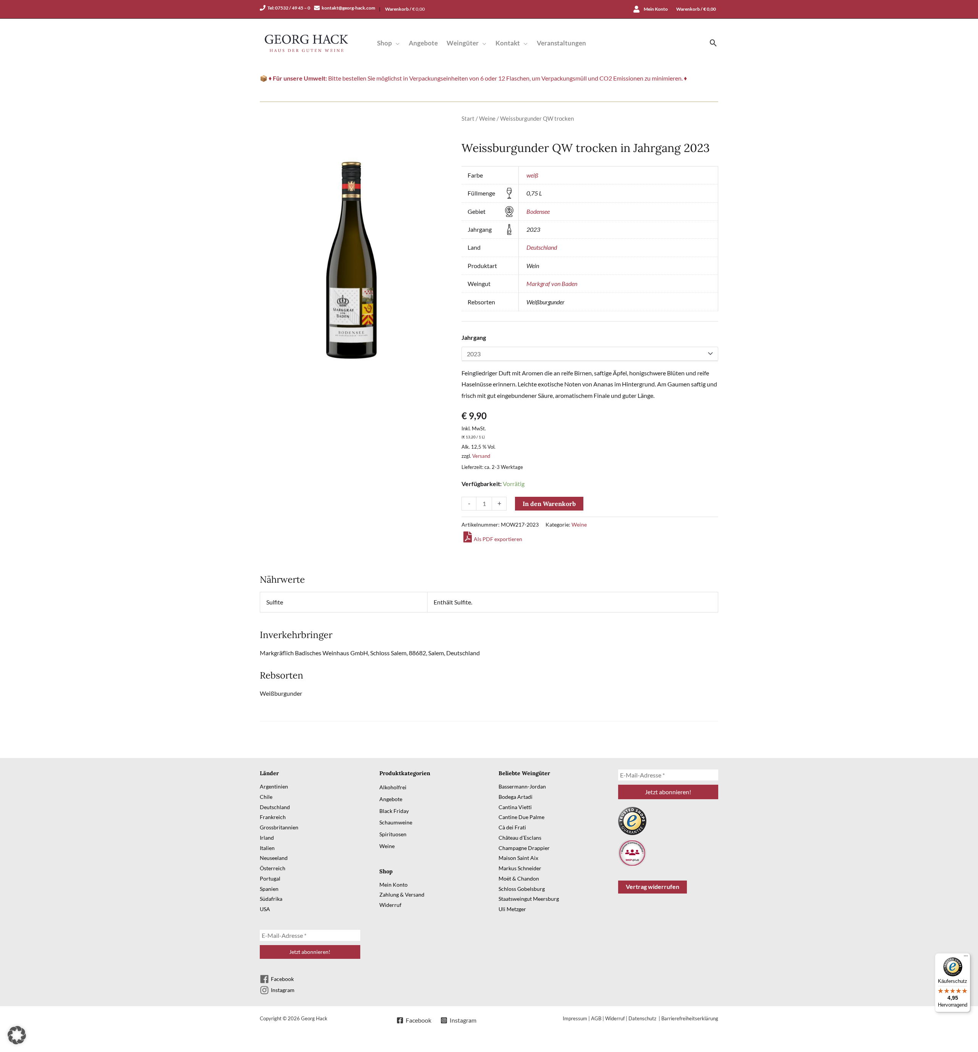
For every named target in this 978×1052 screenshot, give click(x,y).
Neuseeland (274, 858)
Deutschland (541, 247)
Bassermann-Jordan (522, 786)
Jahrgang (473, 337)
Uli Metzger (512, 909)
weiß (532, 175)
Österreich (272, 868)
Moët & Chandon (519, 878)
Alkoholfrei (392, 787)
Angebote (390, 799)
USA (265, 909)
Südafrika (271, 898)
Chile (266, 796)
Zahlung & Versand (401, 894)
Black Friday (394, 811)
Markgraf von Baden (551, 283)
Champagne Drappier (524, 848)
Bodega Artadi (516, 796)
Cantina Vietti (515, 807)
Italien (267, 848)
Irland (267, 837)
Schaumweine (395, 822)
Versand (481, 456)
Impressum (575, 1018)
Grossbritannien (279, 827)
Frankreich (273, 817)
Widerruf (390, 905)
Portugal (270, 878)
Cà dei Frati (512, 827)
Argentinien (274, 786)
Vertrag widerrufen (652, 886)
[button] (396, 43)
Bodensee (538, 211)
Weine (487, 118)
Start (467, 118)
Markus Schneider (520, 868)
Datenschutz (642, 1018)
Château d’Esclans (520, 837)
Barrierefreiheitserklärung (689, 1018)
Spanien (269, 889)
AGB (596, 1018)
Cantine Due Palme (521, 817)
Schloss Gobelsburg (522, 889)
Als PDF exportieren (498, 539)
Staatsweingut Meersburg (529, 898)
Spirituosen (392, 834)
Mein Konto (393, 884)
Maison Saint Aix (518, 858)
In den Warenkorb (549, 503)
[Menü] (965, 957)
